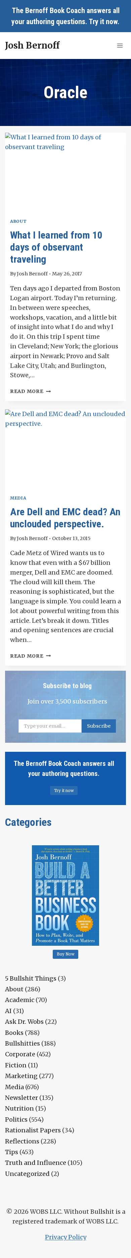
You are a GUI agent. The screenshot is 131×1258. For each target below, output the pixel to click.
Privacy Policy (65, 1237)
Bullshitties (22, 1043)
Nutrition (19, 1108)
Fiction (16, 1065)
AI (8, 1011)
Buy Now (66, 954)
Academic (19, 1000)
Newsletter (21, 1098)
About (18, 221)
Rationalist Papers (33, 1130)
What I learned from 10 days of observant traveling (56, 247)
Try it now (103, 21)
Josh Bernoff (32, 274)
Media (18, 498)
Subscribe (99, 726)
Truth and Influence (35, 1163)
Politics (16, 1119)
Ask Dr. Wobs (24, 1021)
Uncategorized (27, 1174)
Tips (11, 1152)
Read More (30, 391)
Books (14, 1033)
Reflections (22, 1141)
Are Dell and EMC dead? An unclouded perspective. (65, 518)
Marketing (21, 1076)
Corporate (20, 1054)
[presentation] (65, 173)
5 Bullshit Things (30, 978)
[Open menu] (120, 45)
